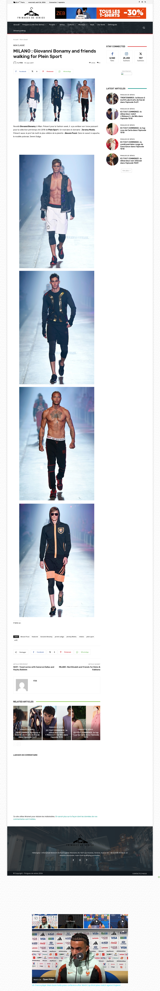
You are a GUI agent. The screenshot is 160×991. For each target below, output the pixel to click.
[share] (123, 931)
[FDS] (15, 62)
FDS (21, 63)
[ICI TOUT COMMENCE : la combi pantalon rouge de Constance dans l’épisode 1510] (112, 144)
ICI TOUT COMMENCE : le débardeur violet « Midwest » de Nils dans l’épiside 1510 (56, 733)
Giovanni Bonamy (46, 637)
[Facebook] (139, 2)
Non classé (24, 39)
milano (81, 637)
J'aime (112, 52)
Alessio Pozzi (24, 637)
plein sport (90, 637)
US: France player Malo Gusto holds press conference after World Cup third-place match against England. (80, 932)
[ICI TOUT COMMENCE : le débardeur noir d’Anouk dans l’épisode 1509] (112, 159)
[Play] (96, 921)
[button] (144, 28)
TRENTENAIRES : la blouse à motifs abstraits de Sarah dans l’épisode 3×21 (27, 734)
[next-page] (18, 744)
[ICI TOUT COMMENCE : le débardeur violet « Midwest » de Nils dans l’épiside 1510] (56, 723)
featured (35, 637)
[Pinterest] (86, 860)
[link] (36, 933)
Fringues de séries (27, 729)
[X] (145, 2)
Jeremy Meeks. (71, 637)
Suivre (126, 52)
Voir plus (125, 171)
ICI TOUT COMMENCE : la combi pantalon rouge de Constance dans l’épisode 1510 (132, 145)
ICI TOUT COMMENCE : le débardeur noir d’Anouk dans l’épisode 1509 (131, 160)
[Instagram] (142, 2)
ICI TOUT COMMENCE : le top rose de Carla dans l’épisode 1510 (86, 734)
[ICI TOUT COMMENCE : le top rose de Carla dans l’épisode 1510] (86, 723)
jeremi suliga (59, 637)
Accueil (15, 39)
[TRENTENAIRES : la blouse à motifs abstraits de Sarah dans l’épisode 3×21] (27, 723)
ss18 (15, 640)
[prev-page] (14, 744)
